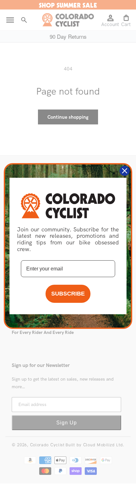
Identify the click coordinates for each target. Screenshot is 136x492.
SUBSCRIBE (68, 293)
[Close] (124, 170)
